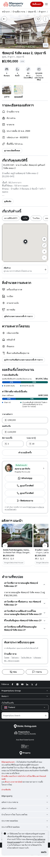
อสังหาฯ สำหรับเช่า (9, 808)
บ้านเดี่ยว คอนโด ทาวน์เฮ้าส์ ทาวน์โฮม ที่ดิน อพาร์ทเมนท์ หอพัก (24, 777)
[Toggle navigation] (46, 4)
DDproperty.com (8, 762)
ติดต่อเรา (5, 696)
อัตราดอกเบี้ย (7, 438)
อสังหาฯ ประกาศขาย (10, 802)
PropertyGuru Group (11, 690)
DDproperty (7, 796)
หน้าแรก (6, 11)
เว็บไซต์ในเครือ (8, 703)
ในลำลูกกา (15, 658)
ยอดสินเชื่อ (6, 426)
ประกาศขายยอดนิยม (10, 820)
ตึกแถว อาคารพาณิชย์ (13, 782)
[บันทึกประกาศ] (38, 19)
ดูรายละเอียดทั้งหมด (12, 150)
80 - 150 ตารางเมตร (11, 661)
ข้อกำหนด (32, 507)
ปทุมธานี (32, 11)
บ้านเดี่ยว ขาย (19, 11)
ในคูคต (6, 658)
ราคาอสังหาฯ (7, 414)
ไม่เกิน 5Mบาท (26, 658)
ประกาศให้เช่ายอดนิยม (11, 827)
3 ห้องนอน (37, 658)
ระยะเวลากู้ (31, 438)
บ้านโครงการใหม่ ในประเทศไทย (14, 814)
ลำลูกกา (42, 11)
